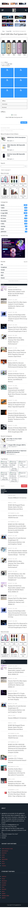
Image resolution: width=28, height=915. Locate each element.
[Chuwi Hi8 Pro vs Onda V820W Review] (4, 514)
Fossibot (4, 883)
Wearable (14, 221)
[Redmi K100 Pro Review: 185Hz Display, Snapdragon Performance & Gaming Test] (4, 362)
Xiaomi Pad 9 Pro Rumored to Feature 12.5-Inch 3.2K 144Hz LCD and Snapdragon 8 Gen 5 (17, 329)
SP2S (3, 861)
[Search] (25, 10)
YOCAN (3, 270)
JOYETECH (14, 231)
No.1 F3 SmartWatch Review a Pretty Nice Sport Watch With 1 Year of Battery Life (17, 794)
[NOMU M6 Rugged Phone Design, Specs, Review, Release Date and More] (4, 504)
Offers (4, 101)
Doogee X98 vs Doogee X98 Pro (17, 445)
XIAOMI (2, 284)
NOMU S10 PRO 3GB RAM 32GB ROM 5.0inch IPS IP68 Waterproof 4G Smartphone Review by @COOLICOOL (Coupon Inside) (17, 528)
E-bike (14, 223)
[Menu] (3, 10)
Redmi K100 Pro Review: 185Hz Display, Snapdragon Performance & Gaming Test (17, 365)
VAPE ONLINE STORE (7, 848)
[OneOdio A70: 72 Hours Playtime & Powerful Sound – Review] (4, 757)
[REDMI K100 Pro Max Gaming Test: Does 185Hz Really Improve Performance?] (4, 336)
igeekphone (18, 905)
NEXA (3, 857)
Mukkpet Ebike (5, 895)
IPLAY (3, 863)
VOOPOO (4, 853)
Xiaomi (3, 278)
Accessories (14, 210)
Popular (3, 489)
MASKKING (4, 859)
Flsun (3, 887)
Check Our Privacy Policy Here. (9, 826)
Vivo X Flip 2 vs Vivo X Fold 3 (14, 438)
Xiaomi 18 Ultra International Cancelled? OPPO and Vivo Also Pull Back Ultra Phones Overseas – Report (17, 392)
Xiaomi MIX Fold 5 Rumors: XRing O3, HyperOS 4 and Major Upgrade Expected (17, 405)
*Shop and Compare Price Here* (10, 834)
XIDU (2, 275)
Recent (3, 660)
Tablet (14, 207)
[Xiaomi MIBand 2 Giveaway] (4, 496)
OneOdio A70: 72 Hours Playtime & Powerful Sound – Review (17, 760)
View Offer (24, 122)
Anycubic (4, 889)
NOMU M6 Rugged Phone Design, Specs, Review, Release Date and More (16, 507)
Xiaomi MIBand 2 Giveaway (17, 498)
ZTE (2, 264)
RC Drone (14, 218)
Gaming (14, 226)
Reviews (4, 107)
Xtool (2, 272)
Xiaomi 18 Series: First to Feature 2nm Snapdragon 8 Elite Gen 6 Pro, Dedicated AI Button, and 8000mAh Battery (17, 377)
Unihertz (4, 885)
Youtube (4, 838)
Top (2, 663)
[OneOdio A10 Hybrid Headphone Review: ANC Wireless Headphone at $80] (4, 780)
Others (16, 134)
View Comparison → (11, 440)
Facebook (4, 836)
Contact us (4, 824)
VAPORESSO (5, 851)
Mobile (14, 205)
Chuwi (3, 878)
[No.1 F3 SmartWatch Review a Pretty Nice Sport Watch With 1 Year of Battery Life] (4, 791)
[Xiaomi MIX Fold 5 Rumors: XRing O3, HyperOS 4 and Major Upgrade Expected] (4, 401)
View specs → (10, 140)
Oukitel (3, 893)
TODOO (4, 865)
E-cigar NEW (9, 64)
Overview (4, 104)
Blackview (4, 881)
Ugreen (3, 897)
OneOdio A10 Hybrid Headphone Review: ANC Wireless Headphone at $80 (17, 783)
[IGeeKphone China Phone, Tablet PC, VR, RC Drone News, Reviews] (14, 10)
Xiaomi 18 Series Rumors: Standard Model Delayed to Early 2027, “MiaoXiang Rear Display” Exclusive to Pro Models (17, 417)
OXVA (3, 855)
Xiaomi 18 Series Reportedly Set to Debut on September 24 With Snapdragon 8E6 (17, 430)
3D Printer (14, 215)
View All (25, 261)
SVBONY (4, 876)
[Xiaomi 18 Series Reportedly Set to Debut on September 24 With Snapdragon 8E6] (4, 426)
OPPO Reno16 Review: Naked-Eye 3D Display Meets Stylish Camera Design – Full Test (17, 553)
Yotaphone (4, 267)
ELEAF (14, 229)
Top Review (4, 491)
